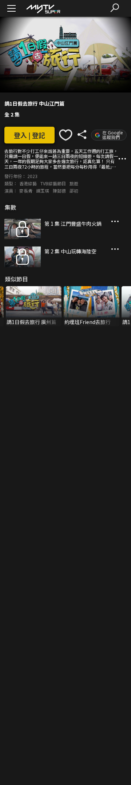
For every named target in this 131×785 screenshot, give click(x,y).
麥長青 (25, 191)
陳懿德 (59, 191)
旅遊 (74, 183)
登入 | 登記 (29, 135)
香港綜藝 (28, 183)
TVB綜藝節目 (53, 183)
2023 (32, 176)
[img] (43, 8)
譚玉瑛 (42, 191)
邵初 (74, 191)
